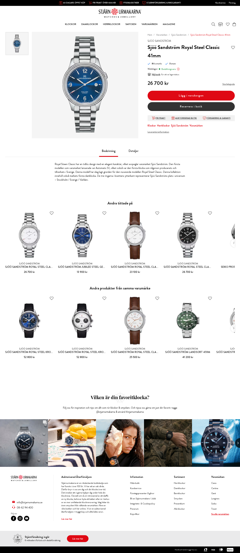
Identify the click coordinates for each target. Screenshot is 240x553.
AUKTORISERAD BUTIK (186, 118)
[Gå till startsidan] (120, 12)
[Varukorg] (234, 24)
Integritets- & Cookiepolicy (142, 503)
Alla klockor (179, 508)
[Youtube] (26, 518)
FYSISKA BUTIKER (131, 2)
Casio (213, 483)
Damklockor (179, 488)
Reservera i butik (191, 106)
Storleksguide (228, 84)
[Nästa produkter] (233, 243)
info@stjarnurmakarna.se (29, 502)
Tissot (213, 508)
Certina (214, 488)
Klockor (152, 125)
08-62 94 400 (25, 507)
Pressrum (134, 508)
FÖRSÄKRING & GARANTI (218, 118)
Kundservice (220, 2)
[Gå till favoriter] (228, 24)
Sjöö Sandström (178, 34)
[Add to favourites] (233, 47)
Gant (213, 493)
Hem (150, 34)
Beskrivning (108, 151)
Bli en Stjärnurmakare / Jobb (143, 498)
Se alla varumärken (220, 514)
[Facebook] (13, 518)
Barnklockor (179, 493)
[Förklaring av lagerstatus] (178, 69)
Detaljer (133, 151)
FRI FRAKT (160, 118)
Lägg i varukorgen (191, 95)
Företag (232, 2)
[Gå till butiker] (220, 24)
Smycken (178, 498)
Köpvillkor (134, 514)
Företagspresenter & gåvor (142, 493)
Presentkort (179, 503)
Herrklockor (163, 125)
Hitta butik (134, 483)
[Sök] (213, 24)
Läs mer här (66, 519)
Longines (215, 498)
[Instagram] (20, 518)
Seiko (213, 503)
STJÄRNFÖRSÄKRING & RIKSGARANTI (163, 2)
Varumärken (161, 34)
